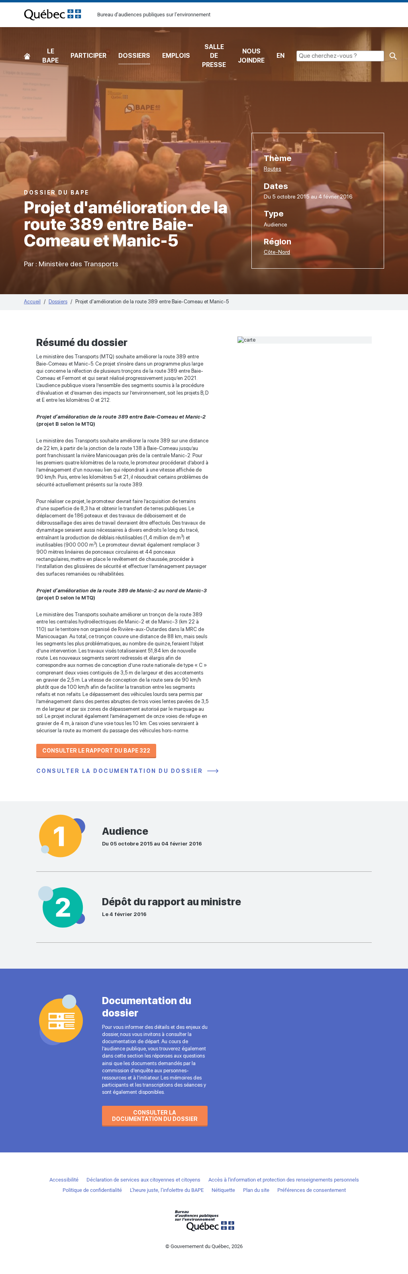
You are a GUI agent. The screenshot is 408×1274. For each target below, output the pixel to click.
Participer (88, 55)
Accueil (27, 56)
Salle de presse (214, 56)
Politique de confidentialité (92, 1190)
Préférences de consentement (311, 1190)
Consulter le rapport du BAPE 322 (96, 750)
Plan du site (256, 1190)
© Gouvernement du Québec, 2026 (204, 1246)
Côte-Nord (277, 252)
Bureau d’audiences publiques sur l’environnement (52, 14)
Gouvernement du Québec (204, 1220)
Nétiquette (223, 1190)
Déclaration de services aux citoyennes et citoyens (143, 1180)
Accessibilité (63, 1180)
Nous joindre (251, 55)
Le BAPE (50, 55)
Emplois (176, 55)
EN (280, 55)
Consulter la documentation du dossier (120, 771)
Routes (272, 168)
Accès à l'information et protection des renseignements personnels (283, 1180)
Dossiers (134, 55)
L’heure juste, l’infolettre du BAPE (167, 1190)
